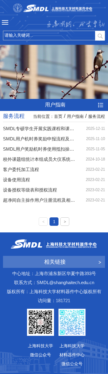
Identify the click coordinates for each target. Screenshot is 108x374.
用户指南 (75, 116)
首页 (58, 116)
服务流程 (96, 116)
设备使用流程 (16, 179)
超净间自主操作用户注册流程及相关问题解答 (48, 200)
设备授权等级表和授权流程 (30, 189)
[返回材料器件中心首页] (54, 8)
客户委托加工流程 (21, 169)
